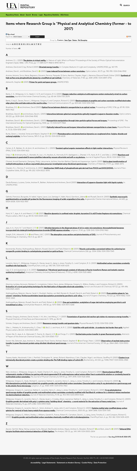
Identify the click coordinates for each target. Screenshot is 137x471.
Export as (9, 36)
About (22, 15)
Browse (34, 15)
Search (28, 15)
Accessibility (36, 462)
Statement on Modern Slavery (68, 462)
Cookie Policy (87, 462)
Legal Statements (48, 462)
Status (74, 40)
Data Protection (100, 462)
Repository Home (12, 15)
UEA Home (64, 15)
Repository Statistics (51, 15)
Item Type (67, 40)
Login (41, 15)
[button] (37, 36)
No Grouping (82, 40)
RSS (129, 36)
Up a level (10, 34)
